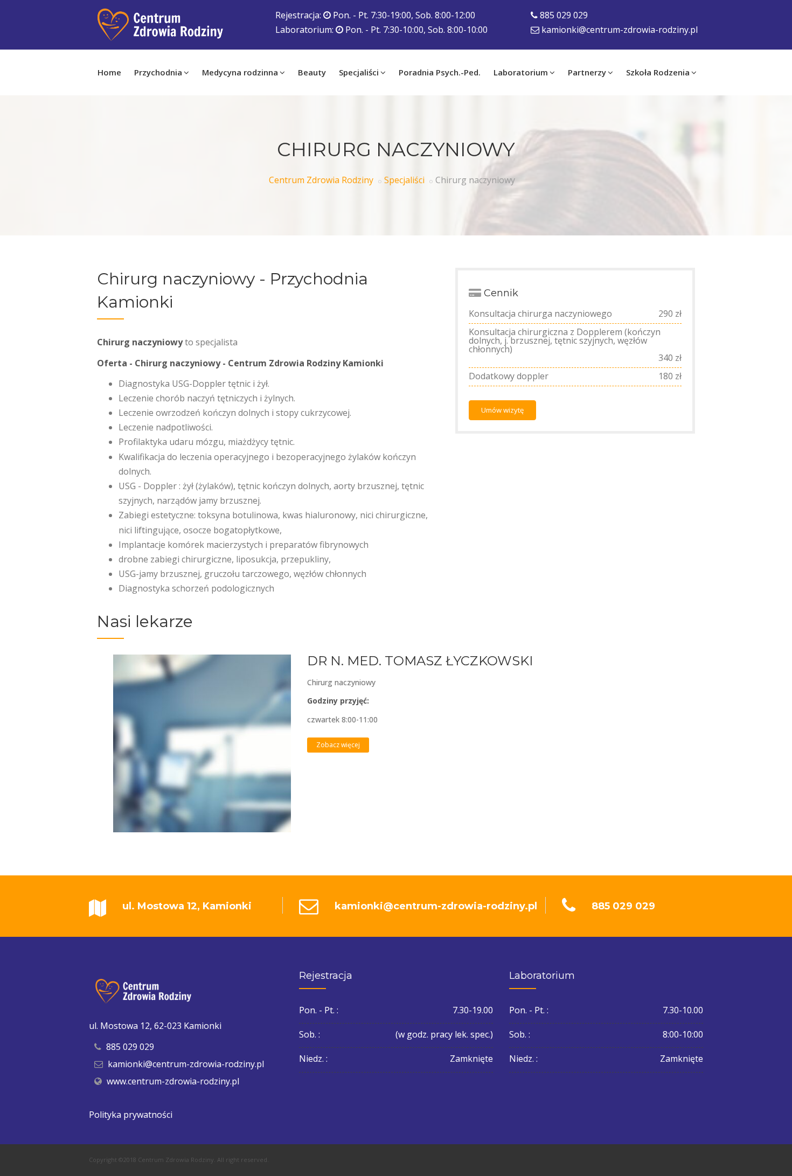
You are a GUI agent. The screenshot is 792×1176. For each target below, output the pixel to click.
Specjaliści (404, 180)
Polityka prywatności (130, 1115)
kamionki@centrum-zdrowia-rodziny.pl (619, 30)
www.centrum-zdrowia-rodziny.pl (173, 1081)
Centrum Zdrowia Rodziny (321, 180)
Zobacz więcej (338, 744)
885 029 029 (564, 15)
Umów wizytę (502, 410)
